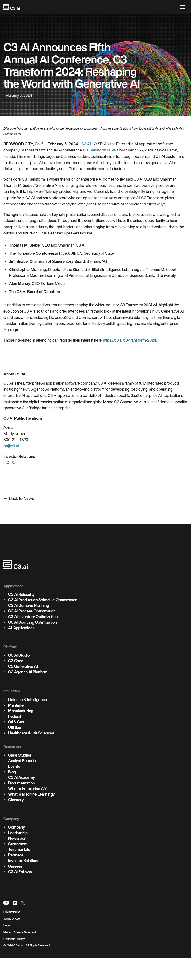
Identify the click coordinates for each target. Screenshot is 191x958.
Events (14, 766)
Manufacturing (20, 711)
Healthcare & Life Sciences (31, 733)
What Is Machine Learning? (31, 794)
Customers (18, 844)
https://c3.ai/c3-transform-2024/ (130, 340)
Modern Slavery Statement (19, 932)
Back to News (21, 498)
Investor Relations (23, 861)
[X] (23, 903)
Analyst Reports (22, 761)
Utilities (14, 727)
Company (16, 827)
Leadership (17, 833)
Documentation (21, 783)
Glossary (16, 800)
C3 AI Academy (21, 777)
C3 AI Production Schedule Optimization (43, 600)
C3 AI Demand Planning (28, 605)
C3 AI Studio (19, 655)
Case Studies (19, 755)
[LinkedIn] (15, 903)
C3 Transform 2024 (99, 150)
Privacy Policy (11, 911)
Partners (15, 855)
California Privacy (14, 939)
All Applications (21, 628)
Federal (14, 716)
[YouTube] (6, 903)
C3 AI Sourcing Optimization (32, 622)
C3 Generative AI (23, 666)
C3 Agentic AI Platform (27, 672)
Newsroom (17, 838)
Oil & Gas (16, 722)
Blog (12, 772)
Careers (15, 866)
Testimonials (19, 849)
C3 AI (86, 144)
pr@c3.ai (11, 446)
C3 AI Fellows (20, 872)
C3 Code (16, 661)
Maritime (16, 705)
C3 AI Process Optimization (32, 611)
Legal (6, 925)
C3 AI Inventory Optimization (33, 617)
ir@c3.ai (10, 462)
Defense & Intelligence (27, 699)
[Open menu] (184, 7)
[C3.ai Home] (11, 7)
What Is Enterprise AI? (27, 788)
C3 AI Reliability (21, 594)
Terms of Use (11, 918)
